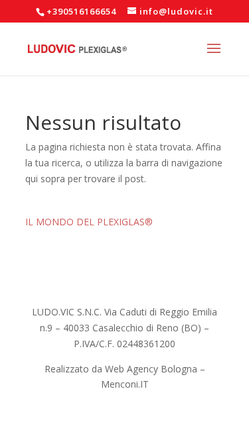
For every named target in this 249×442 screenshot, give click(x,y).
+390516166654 (81, 11)
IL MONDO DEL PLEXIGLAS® (89, 221)
